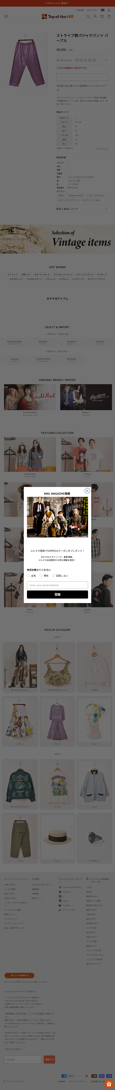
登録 (57, 594)
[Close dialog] (87, 490)
